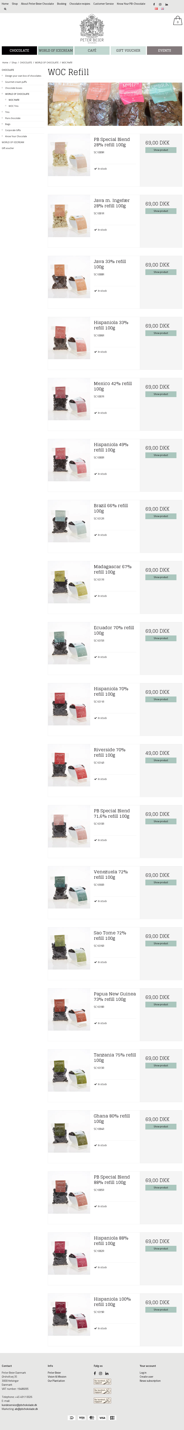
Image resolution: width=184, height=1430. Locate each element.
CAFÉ (92, 50)
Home (5, 3)
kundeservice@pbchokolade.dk (19, 1405)
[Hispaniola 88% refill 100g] (69, 1255)
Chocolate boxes (13, 88)
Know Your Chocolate (16, 136)
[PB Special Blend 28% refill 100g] (69, 156)
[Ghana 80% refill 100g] (69, 1132)
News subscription (150, 1380)
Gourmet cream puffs (16, 82)
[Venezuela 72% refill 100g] (69, 888)
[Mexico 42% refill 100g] (69, 400)
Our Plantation (56, 1380)
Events (164, 50)
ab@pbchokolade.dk (26, 1409)
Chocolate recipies (80, 3)
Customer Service (103, 3)
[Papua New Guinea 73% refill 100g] (69, 1010)
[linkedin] (167, 4)
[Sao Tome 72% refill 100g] (69, 949)
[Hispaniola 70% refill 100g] (69, 705)
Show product (161, 150)
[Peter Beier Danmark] (92, 29)
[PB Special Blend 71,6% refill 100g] (69, 827)
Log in (143, 1372)
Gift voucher (128, 50)
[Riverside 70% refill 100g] (69, 766)
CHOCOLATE (19, 50)
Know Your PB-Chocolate (131, 3)
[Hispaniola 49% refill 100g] (69, 461)
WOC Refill (14, 100)
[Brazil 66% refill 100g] (69, 522)
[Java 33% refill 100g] (69, 278)
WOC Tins (13, 106)
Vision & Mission (57, 1376)
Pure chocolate (12, 118)
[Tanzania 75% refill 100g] (69, 1071)
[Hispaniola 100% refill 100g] (69, 1316)
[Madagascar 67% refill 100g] (69, 583)
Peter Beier (54, 1372)
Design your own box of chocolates (23, 76)
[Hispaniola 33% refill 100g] (69, 339)
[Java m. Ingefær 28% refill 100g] (69, 217)
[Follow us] (160, 4)
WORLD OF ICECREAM (56, 50)
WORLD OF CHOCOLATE (17, 94)
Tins (7, 112)
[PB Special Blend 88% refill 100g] (69, 1193)
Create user (146, 1376)
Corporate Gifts (13, 130)
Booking (61, 3)
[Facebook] (154, 4)
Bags (7, 124)
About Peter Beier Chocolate (37, 3)
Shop (15, 3)
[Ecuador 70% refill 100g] (69, 644)
